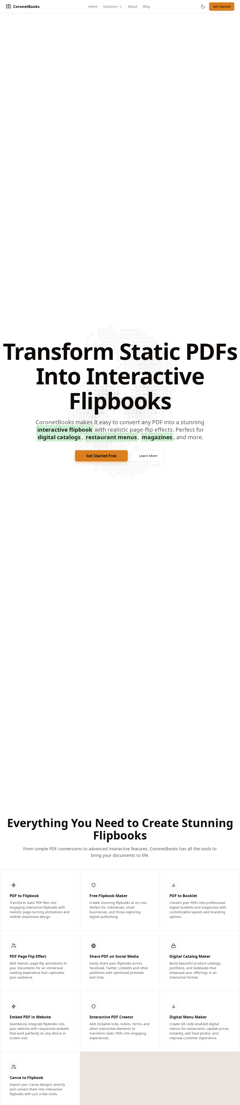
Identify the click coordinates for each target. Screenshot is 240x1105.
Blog (146, 6)
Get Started (222, 6)
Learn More (148, 455)
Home (93, 6)
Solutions (110, 6)
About (132, 6)
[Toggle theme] (203, 6)
